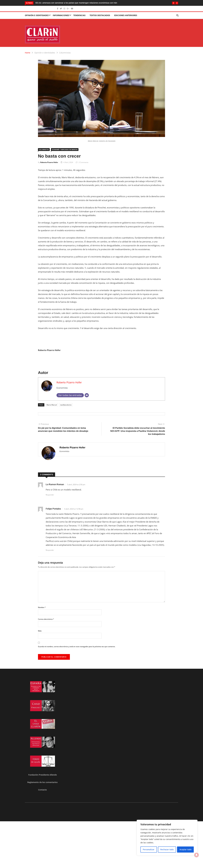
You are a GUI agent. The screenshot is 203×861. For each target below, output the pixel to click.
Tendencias (79, 15)
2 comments (83, 162)
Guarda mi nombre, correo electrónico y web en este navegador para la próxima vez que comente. (76, 646)
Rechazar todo (167, 849)
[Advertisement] (83, 840)
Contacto (42, 789)
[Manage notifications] (196, 855)
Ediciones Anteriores (125, 15)
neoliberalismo (66, 405)
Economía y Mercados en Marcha (65, 150)
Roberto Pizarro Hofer (49, 162)
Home (27, 52)
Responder (50, 495)
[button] (173, 3)
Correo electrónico (46, 619)
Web (39, 631)
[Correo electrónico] (87, 395)
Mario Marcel (52, 405)
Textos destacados (100, 15)
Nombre (42, 607)
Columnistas (65, 52)
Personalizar (148, 849)
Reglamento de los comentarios (42, 782)
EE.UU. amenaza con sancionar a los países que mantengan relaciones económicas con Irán (76, 3)
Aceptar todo (185, 849)
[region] (167, 837)
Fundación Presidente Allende (42, 774)
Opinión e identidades (37, 15)
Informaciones (61, 15)
